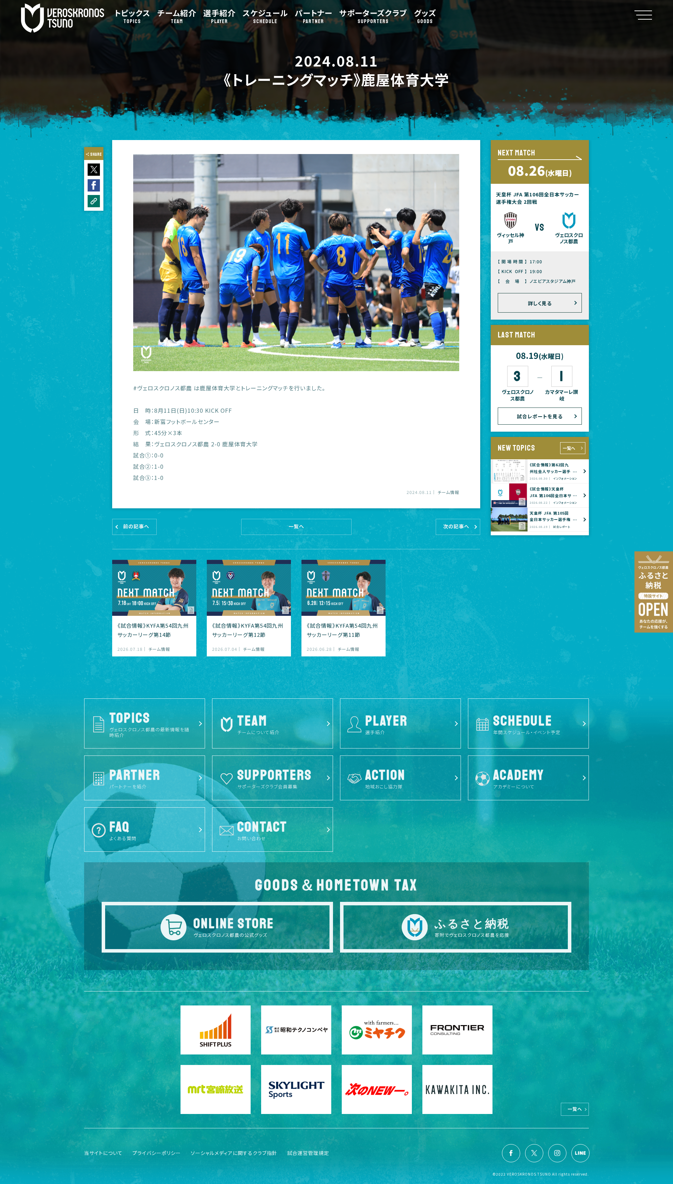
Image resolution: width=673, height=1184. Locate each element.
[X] (534, 1153)
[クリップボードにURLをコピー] (94, 201)
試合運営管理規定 (308, 1152)
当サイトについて (103, 1152)
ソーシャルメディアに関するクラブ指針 (234, 1152)
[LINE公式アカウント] (580, 1153)
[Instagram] (557, 1153)
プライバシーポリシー (156, 1152)
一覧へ (569, 448)
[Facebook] (511, 1153)
